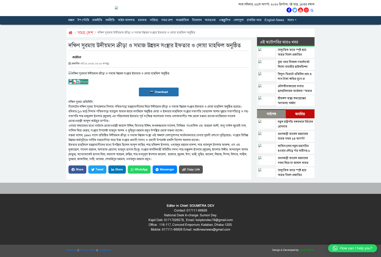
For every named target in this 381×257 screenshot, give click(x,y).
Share (79, 169)
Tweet (99, 169)
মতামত (142, 20)
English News (274, 20)
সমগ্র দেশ (167, 20)
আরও (290, 20)
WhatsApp (141, 169)
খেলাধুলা (239, 20)
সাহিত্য (154, 20)
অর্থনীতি (110, 20)
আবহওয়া (210, 20)
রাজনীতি (97, 20)
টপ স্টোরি (83, 20)
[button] (352, 248)
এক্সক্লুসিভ (224, 20)
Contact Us (104, 250)
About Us (71, 250)
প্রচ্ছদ (71, 20)
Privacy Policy (87, 250)
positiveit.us (307, 250)
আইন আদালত (126, 20)
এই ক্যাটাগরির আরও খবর (279, 42)
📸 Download (159, 92)
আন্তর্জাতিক (182, 20)
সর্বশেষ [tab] (271, 114)
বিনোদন (197, 20)
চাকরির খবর (254, 20)
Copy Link (193, 169)
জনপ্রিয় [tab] (300, 114)
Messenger (167, 169)
